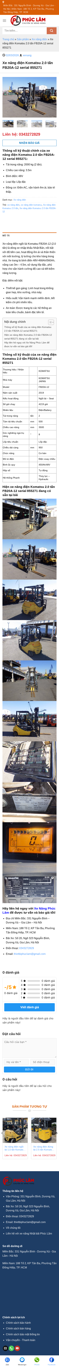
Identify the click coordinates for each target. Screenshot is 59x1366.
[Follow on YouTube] (17, 1348)
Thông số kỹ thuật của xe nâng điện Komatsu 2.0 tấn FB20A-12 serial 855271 (27, 329)
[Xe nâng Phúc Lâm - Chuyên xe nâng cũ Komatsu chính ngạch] (28, 20)
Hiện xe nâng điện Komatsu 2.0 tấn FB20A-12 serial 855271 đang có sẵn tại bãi (28, 337)
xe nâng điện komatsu (31, 205)
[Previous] (8, 97)
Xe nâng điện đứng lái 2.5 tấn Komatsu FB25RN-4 (43, 1148)
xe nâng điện (13, 205)
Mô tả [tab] (6, 235)
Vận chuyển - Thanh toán (20, 1340)
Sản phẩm (23, 39)
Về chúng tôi (13, 1227)
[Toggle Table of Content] (49, 322)
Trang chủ (8, 39)
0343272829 (29, 134)
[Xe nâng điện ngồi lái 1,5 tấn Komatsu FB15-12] (15, 1130)
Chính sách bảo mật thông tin (23, 1334)
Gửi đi (29, 1069)
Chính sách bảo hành (18, 1322)
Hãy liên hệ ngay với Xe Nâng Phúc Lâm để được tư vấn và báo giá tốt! (26, 344)
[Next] (51, 97)
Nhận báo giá (29, 143)
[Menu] (4, 21)
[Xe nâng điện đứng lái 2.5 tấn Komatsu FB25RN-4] (43, 1130)
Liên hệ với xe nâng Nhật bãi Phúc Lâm (29, 1233)
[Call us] (11, 1348)
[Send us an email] (5, 1348)
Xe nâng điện (39, 39)
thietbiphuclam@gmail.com (30, 954)
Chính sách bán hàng (18, 1328)
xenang (27, 55)
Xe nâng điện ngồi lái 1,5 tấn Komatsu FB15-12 (15, 1148)
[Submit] (52, 30)
